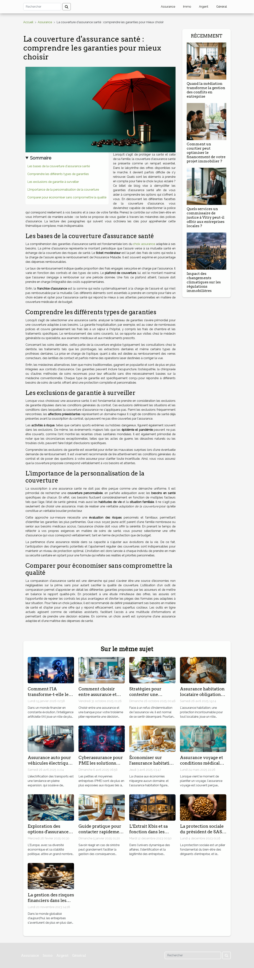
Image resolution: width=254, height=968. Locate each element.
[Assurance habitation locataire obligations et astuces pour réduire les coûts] (203, 670)
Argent (203, 6)
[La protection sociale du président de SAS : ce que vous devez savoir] (203, 807)
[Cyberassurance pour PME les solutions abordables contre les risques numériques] (101, 738)
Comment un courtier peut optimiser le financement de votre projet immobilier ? (206, 152)
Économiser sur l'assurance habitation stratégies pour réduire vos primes (152, 766)
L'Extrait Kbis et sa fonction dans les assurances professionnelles (148, 835)
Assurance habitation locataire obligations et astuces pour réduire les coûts (202, 697)
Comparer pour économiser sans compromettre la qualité (66, 197)
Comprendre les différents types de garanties (58, 174)
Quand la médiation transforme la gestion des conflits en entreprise (206, 90)
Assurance (168, 6)
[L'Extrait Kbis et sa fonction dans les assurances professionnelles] (152, 807)
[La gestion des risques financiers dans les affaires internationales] (51, 876)
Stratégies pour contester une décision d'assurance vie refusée (150, 697)
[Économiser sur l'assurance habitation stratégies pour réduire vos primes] (152, 738)
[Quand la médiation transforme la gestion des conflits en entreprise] (206, 61)
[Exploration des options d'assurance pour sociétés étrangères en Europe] (51, 807)
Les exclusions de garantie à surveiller (53, 182)
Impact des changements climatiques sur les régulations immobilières (204, 282)
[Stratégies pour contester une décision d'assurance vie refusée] (152, 670)
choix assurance (144, 244)
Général (221, 6)
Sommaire (40, 158)
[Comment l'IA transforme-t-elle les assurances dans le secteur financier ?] (51, 670)
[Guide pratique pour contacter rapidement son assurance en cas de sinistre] (101, 807)
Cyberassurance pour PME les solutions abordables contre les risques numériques (100, 766)
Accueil (28, 22)
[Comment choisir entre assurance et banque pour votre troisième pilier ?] (101, 670)
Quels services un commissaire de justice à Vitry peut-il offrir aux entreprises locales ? (205, 217)
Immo (187, 6)
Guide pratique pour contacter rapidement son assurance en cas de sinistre (101, 835)
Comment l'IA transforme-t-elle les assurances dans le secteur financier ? (49, 697)
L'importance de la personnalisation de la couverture (63, 189)
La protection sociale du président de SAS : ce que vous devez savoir (202, 835)
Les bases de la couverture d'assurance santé (58, 166)
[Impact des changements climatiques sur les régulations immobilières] (206, 251)
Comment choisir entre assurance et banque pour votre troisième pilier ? (97, 697)
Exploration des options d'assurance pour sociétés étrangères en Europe (50, 835)
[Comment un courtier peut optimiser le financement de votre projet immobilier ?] (206, 121)
